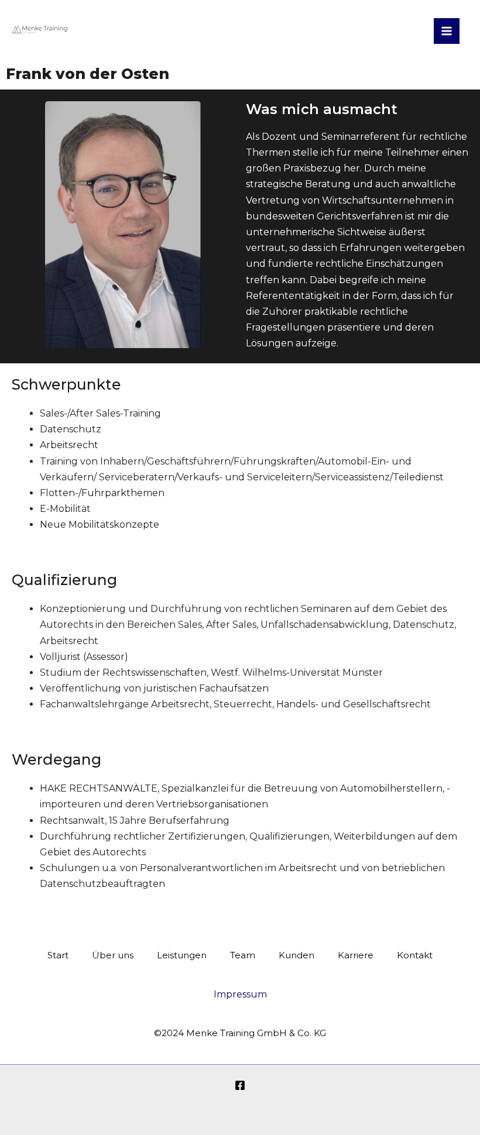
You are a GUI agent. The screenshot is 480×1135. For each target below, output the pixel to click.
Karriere (355, 955)
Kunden (296, 955)
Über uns (112, 955)
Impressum (240, 994)
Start (57, 955)
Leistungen (182, 955)
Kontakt (415, 955)
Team (242, 955)
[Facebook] (240, 1085)
